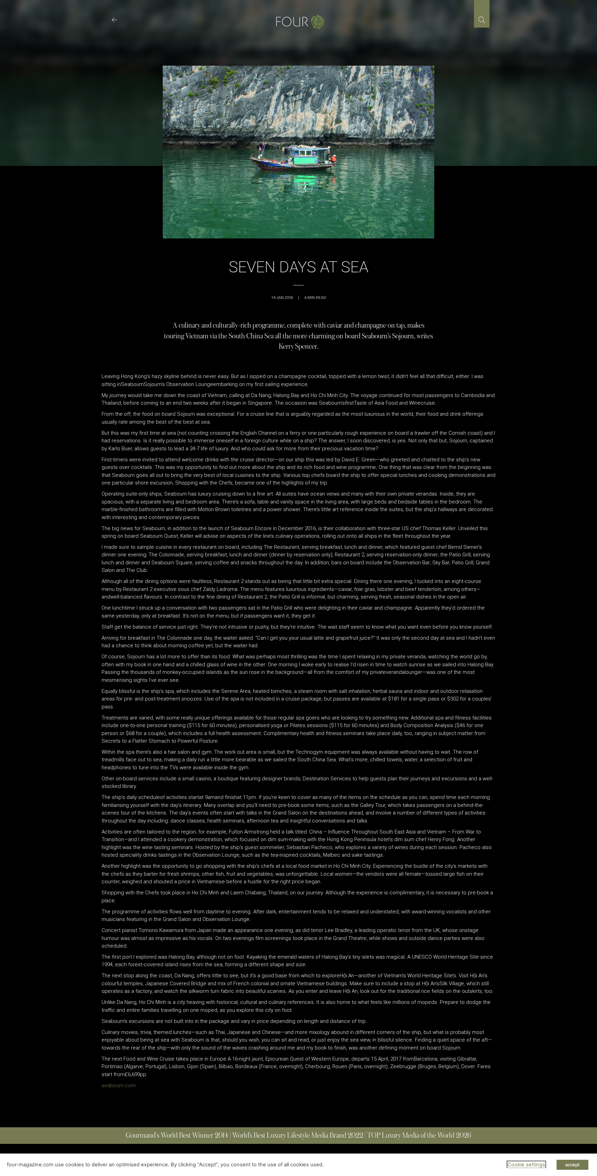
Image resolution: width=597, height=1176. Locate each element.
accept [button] (572, 1164)
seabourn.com (119, 1085)
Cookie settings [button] (526, 1164)
